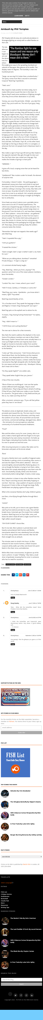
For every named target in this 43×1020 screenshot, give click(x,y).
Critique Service (6, 894)
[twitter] (16, 995)
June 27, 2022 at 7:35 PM (35, 603)
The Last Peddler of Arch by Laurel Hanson (26, 929)
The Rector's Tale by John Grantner (23, 918)
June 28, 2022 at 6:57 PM (35, 617)
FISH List (4, 892)
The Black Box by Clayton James (22, 951)
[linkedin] (32, 995)
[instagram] (26, 995)
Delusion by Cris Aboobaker (20, 791)
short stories (27, 564)
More (2, 903)
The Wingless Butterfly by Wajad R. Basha (25, 802)
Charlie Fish (26, 864)
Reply (12, 597)
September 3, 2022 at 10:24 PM (33, 635)
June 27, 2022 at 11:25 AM (34, 590)
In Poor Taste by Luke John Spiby (22, 824)
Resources (4, 905)
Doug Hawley (15, 603)
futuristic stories (10, 564)
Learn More (18, 15)
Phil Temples (19, 564)
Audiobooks (5, 896)
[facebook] (21, 995)
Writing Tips (5, 907)
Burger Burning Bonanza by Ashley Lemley (26, 835)
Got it (27, 15)
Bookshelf (4, 899)
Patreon (11, 721)
